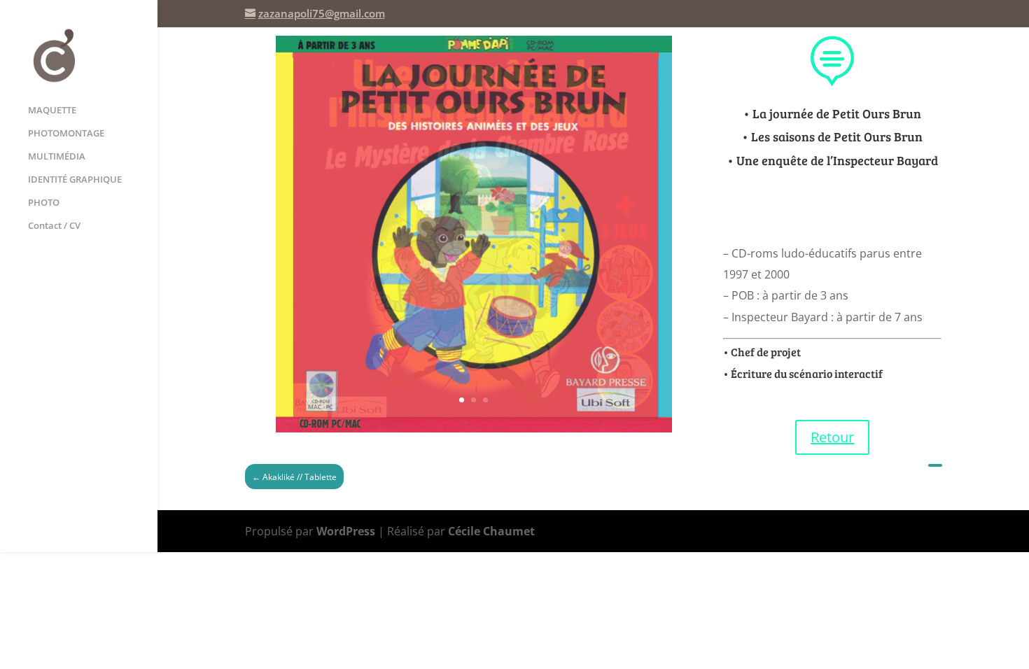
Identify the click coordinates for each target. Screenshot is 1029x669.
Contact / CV (54, 226)
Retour (832, 437)
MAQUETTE (52, 110)
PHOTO (43, 203)
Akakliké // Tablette (294, 477)
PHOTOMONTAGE (66, 133)
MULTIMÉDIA (56, 156)
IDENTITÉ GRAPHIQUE (75, 179)
